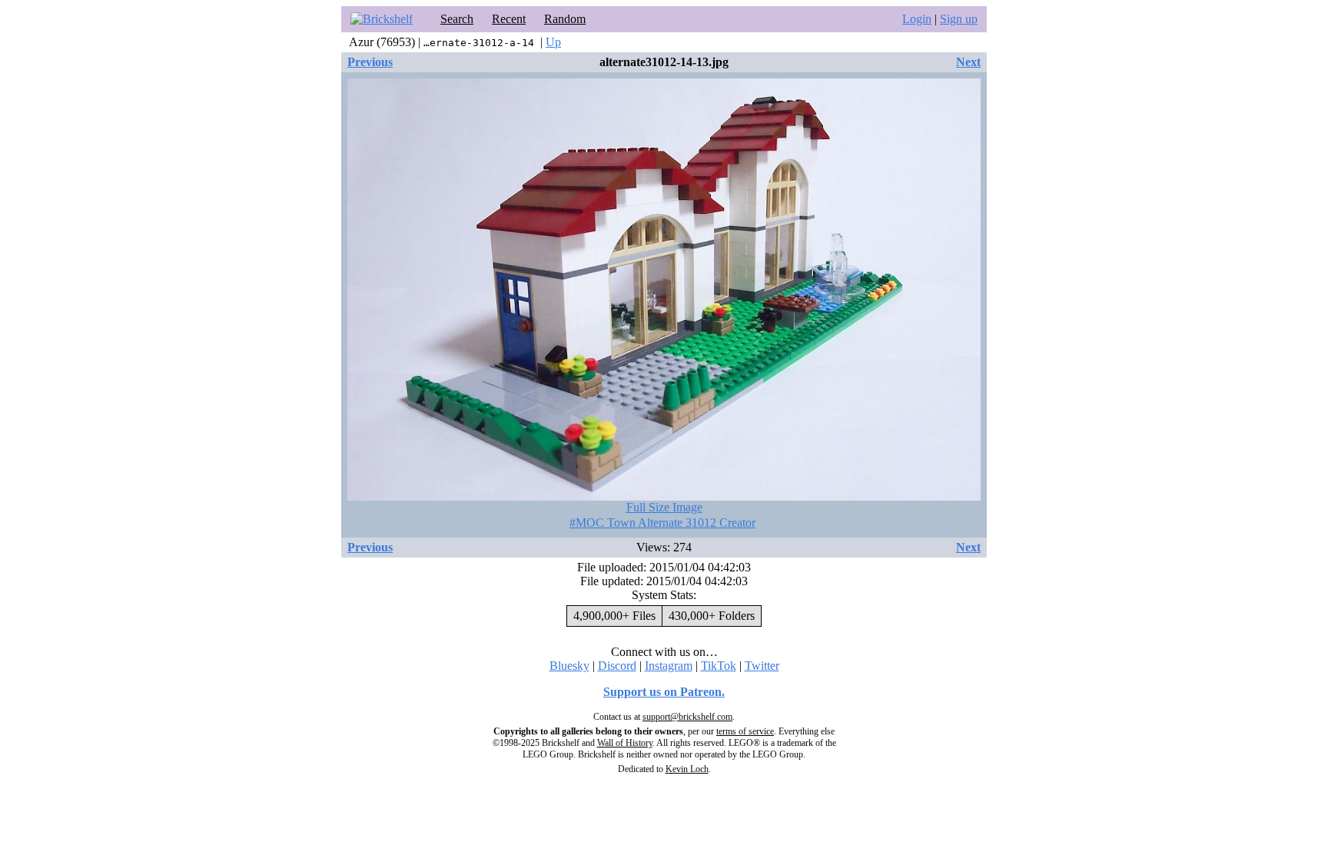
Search (456, 18)
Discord (617, 665)
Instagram (668, 665)
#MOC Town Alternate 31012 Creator (662, 522)
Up (553, 41)
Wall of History (624, 742)
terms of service (745, 731)
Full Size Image (664, 507)
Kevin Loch (687, 769)
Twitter (762, 665)
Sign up (959, 18)
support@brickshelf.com (687, 716)
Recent (509, 18)
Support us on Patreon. (664, 691)
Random (565, 18)
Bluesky (569, 665)
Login (916, 18)
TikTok (718, 665)
